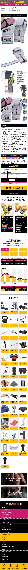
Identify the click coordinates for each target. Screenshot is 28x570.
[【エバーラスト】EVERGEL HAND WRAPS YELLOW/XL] (21, 209)
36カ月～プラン (5, 254)
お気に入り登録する (15, 183)
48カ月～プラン (14, 254)
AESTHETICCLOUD (6, 524)
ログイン (4, 539)
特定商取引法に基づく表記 (8, 547)
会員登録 (4, 537)
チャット (24, 566)
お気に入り (10, 566)
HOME (3, 507)
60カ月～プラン (23, 254)
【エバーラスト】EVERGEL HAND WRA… (20, 219)
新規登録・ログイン (20, 1)
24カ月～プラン (23, 249)
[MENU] (2, 2)
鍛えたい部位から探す (7, 517)
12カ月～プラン (14, 249)
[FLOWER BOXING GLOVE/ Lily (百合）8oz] (7, 209)
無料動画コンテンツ (6, 529)
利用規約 (4, 549)
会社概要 (4, 544)
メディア (4, 527)
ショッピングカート (6, 534)
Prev (2, 215)
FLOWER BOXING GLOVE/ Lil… (6, 218)
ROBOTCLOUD (5, 522)
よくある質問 (5, 556)
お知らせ (4, 542)
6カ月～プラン (5, 249)
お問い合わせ (5, 559)
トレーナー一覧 (5, 532)
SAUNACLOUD (5, 519)
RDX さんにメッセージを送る (14, 192)
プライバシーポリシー (7, 551)
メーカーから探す (6, 515)
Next (25, 215)
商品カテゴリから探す (7, 512)
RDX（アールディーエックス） (14, 174)
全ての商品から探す (6, 510)
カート (4, 566)
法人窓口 (4, 554)
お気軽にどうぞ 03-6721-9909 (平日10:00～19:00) (14, 568)
